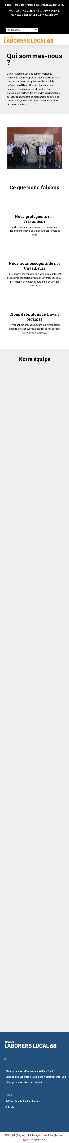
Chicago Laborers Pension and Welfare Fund (29, 1071)
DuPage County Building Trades (22, 1101)
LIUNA (8, 1095)
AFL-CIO (9, 1106)
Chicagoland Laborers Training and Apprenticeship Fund (35, 1077)
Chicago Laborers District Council (23, 1082)
